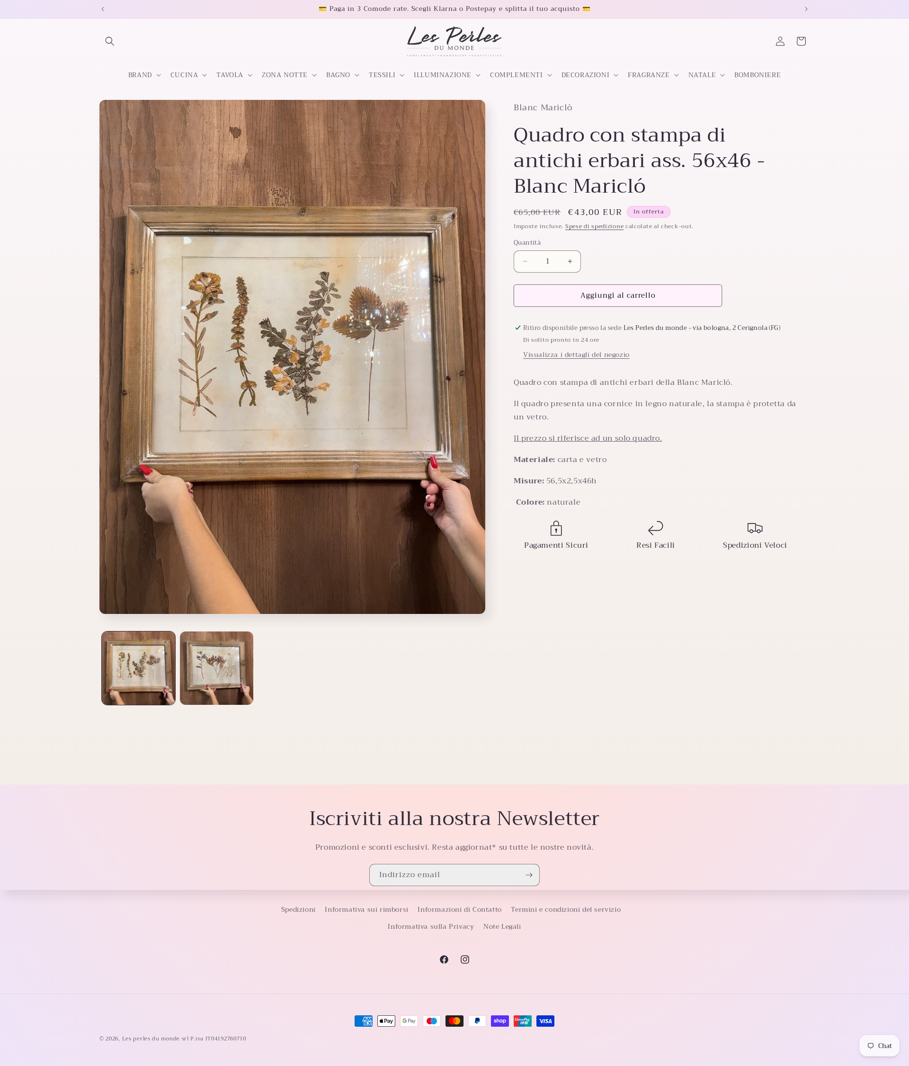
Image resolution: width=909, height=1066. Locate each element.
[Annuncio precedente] (102, 9)
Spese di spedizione (594, 226)
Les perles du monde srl (155, 1038)
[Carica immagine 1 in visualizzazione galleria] (138, 668)
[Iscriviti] (528, 875)
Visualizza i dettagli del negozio (576, 354)
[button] (109, 41)
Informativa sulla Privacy (431, 926)
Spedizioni (298, 909)
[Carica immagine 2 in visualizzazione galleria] (216, 668)
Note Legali (502, 926)
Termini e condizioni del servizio (566, 909)
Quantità (527, 243)
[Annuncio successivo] (806, 9)
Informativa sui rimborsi (366, 909)
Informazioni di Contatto (459, 909)
